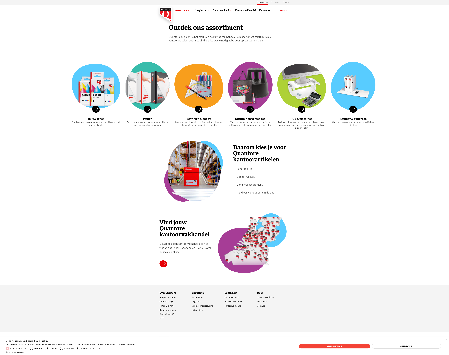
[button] (70, 352)
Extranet (286, 2)
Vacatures (264, 10)
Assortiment (182, 10)
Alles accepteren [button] (334, 346)
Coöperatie (275, 2)
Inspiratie (201, 10)
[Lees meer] (96, 109)
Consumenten (262, 2)
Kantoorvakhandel (245, 10)
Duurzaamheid (221, 10)
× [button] (446, 340)
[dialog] (224, 346)
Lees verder (131, 344)
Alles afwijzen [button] (406, 346)
